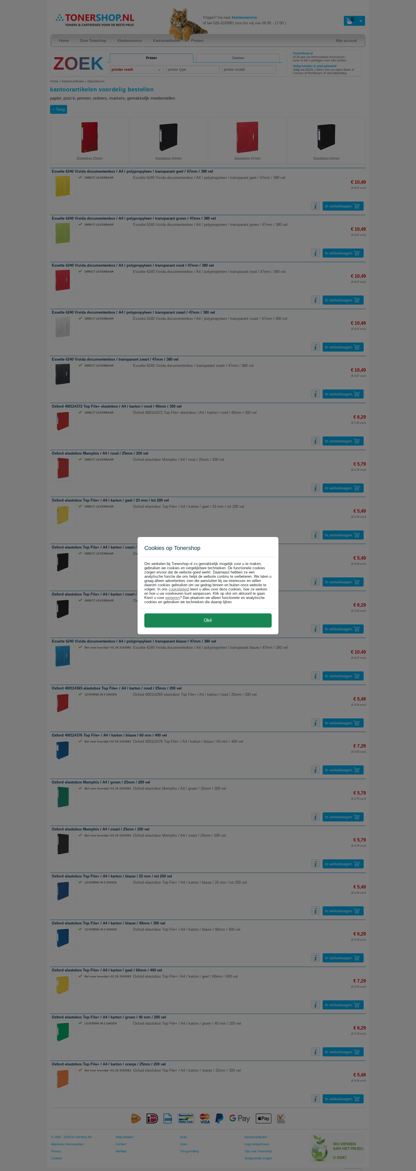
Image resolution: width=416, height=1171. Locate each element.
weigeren (172, 598)
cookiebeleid (179, 589)
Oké (208, 620)
